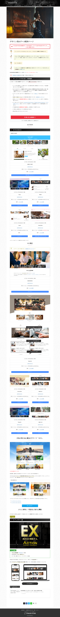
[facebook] (26, 603)
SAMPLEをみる (30, 166)
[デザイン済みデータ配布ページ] (29, 603)
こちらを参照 (31, 171)
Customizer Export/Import (28, 102)
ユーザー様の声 (18, 5)
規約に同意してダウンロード (30, 175)
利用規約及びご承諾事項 (16, 75)
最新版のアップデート (40, 97)
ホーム (11, 5)
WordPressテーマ (26, 5)
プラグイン (41, 5)
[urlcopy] (36, 603)
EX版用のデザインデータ (29, 248)
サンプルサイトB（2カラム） (16, 502)
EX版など (36, 93)
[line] (31, 603)
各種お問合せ (49, 5)
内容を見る (21, 552)
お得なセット (34, 5)
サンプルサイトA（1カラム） (16, 501)
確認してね (23, 69)
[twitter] (24, 603)
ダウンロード (20, 205)
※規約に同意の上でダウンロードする (40, 236)
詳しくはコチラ (29, 505)
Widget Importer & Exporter (40, 102)
